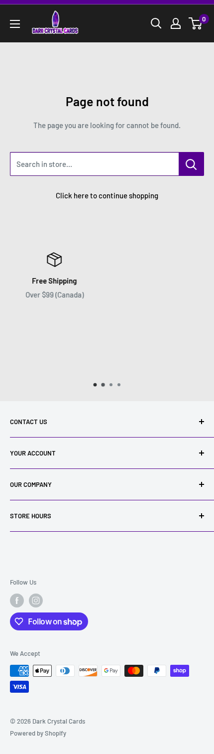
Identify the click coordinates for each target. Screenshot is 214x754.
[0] (196, 23)
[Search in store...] (191, 164)
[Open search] (156, 23)
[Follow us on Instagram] (36, 600)
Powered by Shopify (38, 733)
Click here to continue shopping (107, 195)
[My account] (176, 23)
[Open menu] (15, 24)
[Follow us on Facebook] (17, 600)
